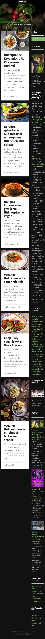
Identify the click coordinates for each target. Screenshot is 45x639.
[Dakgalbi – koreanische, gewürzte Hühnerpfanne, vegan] (15, 188)
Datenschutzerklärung (22, 634)
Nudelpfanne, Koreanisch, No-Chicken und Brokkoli (15, 60)
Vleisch (37, 159)
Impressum (30, 632)
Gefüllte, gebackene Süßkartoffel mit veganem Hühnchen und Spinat (14, 135)
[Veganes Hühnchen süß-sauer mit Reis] (15, 260)
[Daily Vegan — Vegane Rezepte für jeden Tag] (22, 13)
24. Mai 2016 (10, 465)
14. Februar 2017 (12, 244)
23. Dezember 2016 (13, 307)
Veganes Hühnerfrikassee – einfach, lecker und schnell (14, 433)
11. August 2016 (11, 373)
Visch (34, 161)
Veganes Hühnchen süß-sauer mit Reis (14, 278)
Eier (33, 169)
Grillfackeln (36, 125)
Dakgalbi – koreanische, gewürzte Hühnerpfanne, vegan (14, 209)
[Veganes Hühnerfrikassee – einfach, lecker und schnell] (15, 400)
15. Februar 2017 (12, 173)
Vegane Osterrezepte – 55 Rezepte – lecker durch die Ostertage (38, 434)
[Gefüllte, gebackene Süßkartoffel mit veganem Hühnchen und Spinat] (15, 112)
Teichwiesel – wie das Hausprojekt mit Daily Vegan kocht (38, 537)
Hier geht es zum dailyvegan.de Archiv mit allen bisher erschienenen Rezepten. (37, 593)
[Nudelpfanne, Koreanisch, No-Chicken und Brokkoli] (15, 41)
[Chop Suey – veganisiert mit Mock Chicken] (15, 323)
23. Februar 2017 (12, 97)
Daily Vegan (19, 632)
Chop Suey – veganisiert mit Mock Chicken (14, 341)
